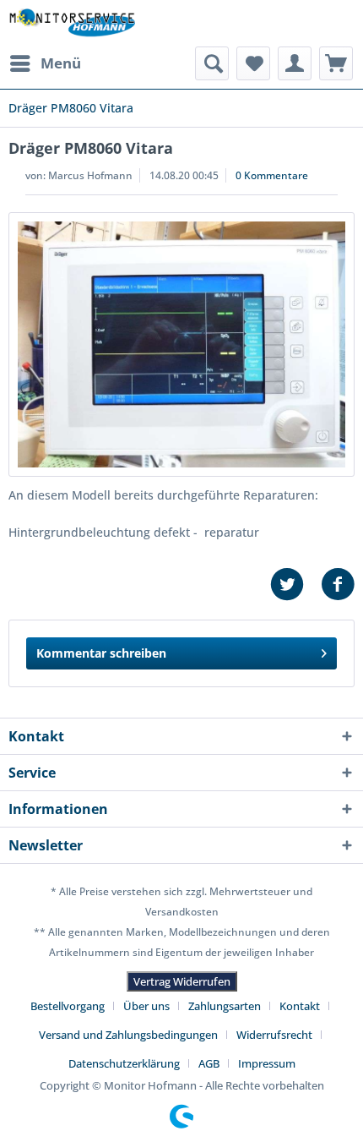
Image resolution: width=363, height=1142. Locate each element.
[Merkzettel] (253, 63)
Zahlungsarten (224, 1006)
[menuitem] (44, 63)
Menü (61, 63)
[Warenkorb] (336, 63)
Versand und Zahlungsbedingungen (128, 1034)
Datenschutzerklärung (124, 1063)
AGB (208, 1063)
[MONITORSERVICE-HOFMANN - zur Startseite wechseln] (71, 23)
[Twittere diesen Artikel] (295, 584)
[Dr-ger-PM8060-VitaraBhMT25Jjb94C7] (181, 344)
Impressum (266, 1063)
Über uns (146, 1006)
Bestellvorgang (67, 1006)
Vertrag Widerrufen (181, 981)
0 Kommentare (272, 175)
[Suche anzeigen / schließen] (212, 63)
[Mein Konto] (295, 63)
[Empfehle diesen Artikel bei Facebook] (338, 584)
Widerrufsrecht (274, 1034)
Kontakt (299, 1006)
